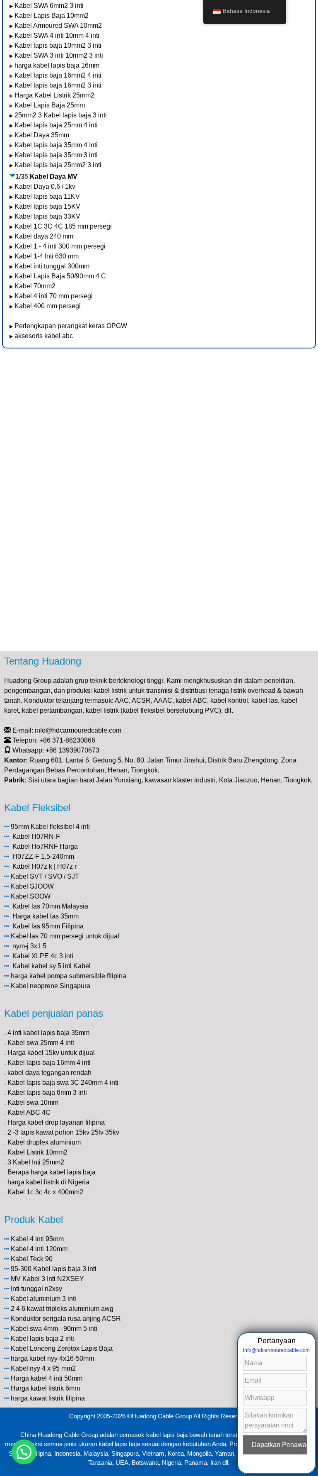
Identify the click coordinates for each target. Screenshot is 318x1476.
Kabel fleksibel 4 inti (60, 826)
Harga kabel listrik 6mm (45, 1388)
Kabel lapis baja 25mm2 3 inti (57, 164)
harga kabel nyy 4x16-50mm (52, 1358)
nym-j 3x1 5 (29, 946)
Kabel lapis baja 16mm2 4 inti (57, 75)
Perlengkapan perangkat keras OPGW (70, 325)
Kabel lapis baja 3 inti (64, 1268)
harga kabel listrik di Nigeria (48, 1182)
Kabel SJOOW (32, 886)
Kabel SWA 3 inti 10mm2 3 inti (58, 55)
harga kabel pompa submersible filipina (68, 975)
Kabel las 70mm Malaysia (50, 906)
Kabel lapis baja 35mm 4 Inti (56, 145)
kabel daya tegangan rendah (49, 1072)
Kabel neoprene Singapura (50, 985)
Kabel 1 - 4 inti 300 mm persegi (60, 246)
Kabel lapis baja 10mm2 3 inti (57, 45)
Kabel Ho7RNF (35, 846)
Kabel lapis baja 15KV (47, 206)
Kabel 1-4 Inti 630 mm (47, 256)
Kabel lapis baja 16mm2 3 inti (57, 85)
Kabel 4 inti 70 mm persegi (53, 296)
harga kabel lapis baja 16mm (56, 65)
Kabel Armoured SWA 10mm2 (58, 25)
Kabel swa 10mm (32, 1102)
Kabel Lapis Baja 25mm (49, 105)
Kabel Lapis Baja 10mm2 (51, 15)
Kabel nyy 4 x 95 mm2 (43, 1368)
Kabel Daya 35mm (41, 135)
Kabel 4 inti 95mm (37, 1238)
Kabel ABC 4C (29, 1112)
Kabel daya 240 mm (43, 236)
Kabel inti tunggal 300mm (51, 266)
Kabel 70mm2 (34, 286)
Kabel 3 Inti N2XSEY (53, 1278)
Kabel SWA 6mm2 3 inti (49, 5)
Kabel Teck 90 (32, 1258)
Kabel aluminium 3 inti (43, 1298)
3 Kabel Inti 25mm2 (35, 1162)
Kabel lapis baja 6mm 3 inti (47, 1092)
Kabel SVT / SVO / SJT (45, 876)
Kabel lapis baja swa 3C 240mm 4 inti (62, 1082)
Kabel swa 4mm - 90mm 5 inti (54, 1328)
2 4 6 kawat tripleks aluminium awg (62, 1308)
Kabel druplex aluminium (44, 1142)
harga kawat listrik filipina (48, 1398)
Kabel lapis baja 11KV (47, 196)
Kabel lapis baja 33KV (47, 216)
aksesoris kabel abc (43, 335)
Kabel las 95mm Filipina (48, 926)
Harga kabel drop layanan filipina (56, 1122)
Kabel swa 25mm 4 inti (40, 1042)
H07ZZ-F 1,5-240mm (43, 856)
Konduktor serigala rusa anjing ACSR (66, 1318)
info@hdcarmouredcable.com (78, 730)
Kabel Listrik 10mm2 (37, 1152)
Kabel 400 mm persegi (47, 305)
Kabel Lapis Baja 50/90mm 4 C (60, 276)
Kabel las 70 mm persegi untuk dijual (65, 936)
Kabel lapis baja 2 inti (42, 1338)
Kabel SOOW (31, 896)
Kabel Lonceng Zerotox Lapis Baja (62, 1348)
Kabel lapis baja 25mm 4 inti (56, 125)
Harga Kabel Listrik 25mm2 (54, 95)
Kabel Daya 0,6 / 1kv (44, 186)
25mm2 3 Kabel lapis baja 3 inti (60, 115)
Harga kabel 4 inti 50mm (46, 1378)
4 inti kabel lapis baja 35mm (48, 1032)
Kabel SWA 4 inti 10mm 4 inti (56, 35)
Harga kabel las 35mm (45, 916)
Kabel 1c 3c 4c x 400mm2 (45, 1192)
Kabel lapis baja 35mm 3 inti (56, 154)
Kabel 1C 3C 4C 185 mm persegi (63, 226)
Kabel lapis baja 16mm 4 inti (49, 1062)
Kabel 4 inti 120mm (39, 1248)
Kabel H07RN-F (36, 836)
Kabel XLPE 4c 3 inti (42, 956)
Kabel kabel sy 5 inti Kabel (51, 965)
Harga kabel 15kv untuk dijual (51, 1052)
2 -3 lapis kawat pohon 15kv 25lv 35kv (63, 1132)
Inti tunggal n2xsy (36, 1288)
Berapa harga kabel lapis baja (51, 1172)
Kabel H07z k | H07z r (44, 866)
